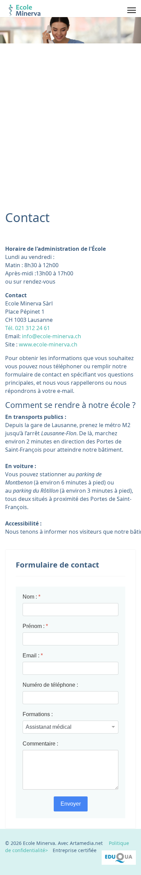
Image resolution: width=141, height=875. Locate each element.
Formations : (38, 714)
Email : (33, 655)
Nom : (31, 597)
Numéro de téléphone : (50, 685)
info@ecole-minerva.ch (51, 336)
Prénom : (35, 626)
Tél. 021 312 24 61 (27, 328)
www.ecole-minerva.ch (48, 344)
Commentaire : (40, 744)
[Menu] (131, 10)
